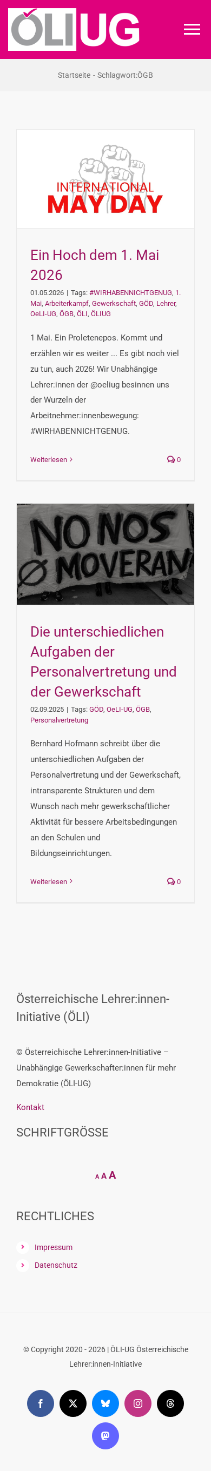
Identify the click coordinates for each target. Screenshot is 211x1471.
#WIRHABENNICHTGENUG (130, 293)
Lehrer (165, 303)
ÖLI (82, 314)
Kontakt (30, 1107)
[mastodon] (105, 1435)
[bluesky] (105, 1403)
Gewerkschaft (114, 303)
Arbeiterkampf (67, 303)
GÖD (146, 303)
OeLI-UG (43, 314)
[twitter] (73, 1403)
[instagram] (137, 1403)
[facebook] (40, 1403)
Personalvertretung (59, 720)
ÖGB (67, 314)
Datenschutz (56, 1265)
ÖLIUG (101, 314)
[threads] (170, 1403)
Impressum (53, 1247)
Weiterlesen (48, 460)
